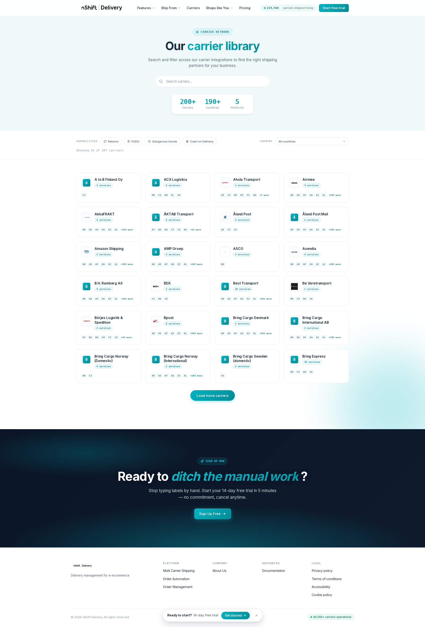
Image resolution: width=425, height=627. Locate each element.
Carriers (193, 8)
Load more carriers (213, 395)
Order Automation (176, 579)
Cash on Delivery (201, 141)
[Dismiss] (256, 615)
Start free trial (334, 8)
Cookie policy (322, 595)
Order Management (177, 587)
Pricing (244, 8)
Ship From (169, 8)
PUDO (135, 141)
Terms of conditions (327, 579)
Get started (233, 615)
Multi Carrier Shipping (179, 570)
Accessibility (321, 587)
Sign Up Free (210, 514)
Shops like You (217, 8)
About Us (219, 570)
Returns (113, 141)
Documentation (273, 570)
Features (144, 8)
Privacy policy (322, 570)
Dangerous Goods (164, 141)
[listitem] (108, 187)
